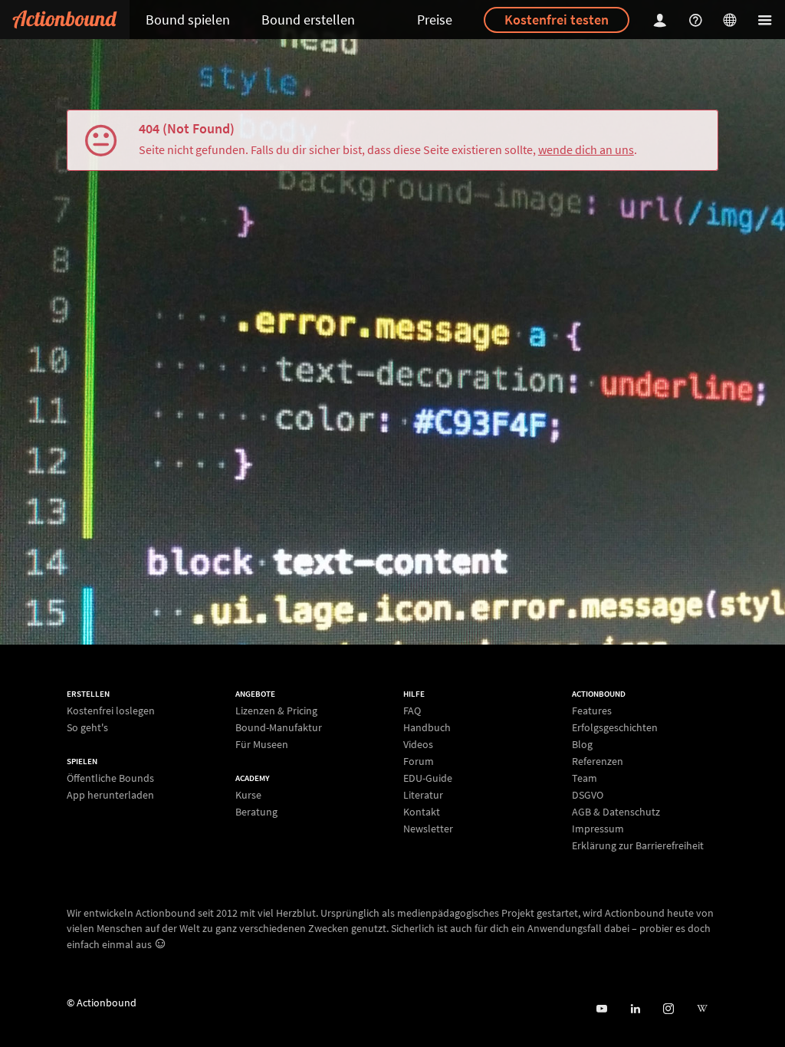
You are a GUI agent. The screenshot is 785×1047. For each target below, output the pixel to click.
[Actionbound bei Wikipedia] (702, 1009)
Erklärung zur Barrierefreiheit (638, 845)
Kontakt (421, 812)
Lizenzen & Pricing (276, 710)
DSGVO (587, 795)
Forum (418, 761)
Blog (582, 744)
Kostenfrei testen (556, 19)
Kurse (248, 795)
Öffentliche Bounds (110, 778)
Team (584, 778)
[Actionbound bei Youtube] (601, 1009)
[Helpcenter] (697, 19)
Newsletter (428, 828)
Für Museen (261, 743)
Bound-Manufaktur (278, 727)
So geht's (87, 727)
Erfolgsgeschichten (615, 727)
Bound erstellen (308, 19)
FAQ (412, 710)
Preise (434, 19)
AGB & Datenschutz (616, 812)
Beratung (256, 811)
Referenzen (597, 761)
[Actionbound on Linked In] (635, 1009)
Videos (418, 744)
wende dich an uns (586, 149)
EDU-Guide (427, 778)
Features (592, 710)
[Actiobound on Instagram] (668, 1009)
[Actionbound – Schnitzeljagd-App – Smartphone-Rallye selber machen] (65, 19)
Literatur (423, 795)
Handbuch (427, 727)
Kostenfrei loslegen (111, 710)
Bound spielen (188, 19)
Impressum (598, 828)
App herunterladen (110, 794)
